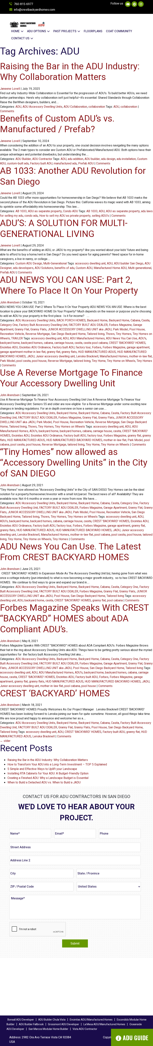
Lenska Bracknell (87, 356)
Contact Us (20, 38)
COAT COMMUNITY (119, 31)
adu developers (23, 268)
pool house (39, 361)
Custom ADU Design (28, 263)
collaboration (96, 107)
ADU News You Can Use (121, 338)
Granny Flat (22, 329)
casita (78, 343)
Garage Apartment (115, 507)
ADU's (142, 338)
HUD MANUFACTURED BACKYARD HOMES (74, 440)
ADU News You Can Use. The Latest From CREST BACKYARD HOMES (70, 552)
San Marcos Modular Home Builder (48, 1029)
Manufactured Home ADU (110, 268)
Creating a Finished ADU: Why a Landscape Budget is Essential (47, 778)
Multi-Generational (55, 263)
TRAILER (17, 338)
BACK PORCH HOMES (71, 320)
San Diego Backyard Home (68, 334)
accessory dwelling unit (90, 263)
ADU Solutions (44, 268)
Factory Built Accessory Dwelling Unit (43, 325)
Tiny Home (99, 361)
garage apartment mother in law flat (23, 352)
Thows (110, 334)
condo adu (31, 216)
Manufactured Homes (114, 356)
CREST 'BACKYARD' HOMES (127, 343)
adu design (108, 159)
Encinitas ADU (9, 347)
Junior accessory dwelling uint (55, 356)
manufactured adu (65, 163)
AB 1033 (21, 211)
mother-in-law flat (140, 356)
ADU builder (92, 159)
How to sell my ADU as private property (64, 216)
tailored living (82, 361)
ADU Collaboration (75, 107)
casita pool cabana (96, 343)
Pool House (137, 329)
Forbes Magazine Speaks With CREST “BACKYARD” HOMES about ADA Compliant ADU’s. (74, 618)
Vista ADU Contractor (85, 1029)
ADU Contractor (42, 159)
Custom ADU (84, 268)
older (5, 741)
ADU (18, 107)
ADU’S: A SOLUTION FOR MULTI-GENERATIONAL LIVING (63, 229)
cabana (48, 343)
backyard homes (32, 343)
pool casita (23, 361)
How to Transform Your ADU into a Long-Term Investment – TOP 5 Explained (57, 764)
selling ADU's (100, 216)
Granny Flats (38, 329)
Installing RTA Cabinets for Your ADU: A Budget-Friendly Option (47, 773)
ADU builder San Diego (128, 263)
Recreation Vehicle (12, 334)
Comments (7, 111)
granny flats (69, 352)
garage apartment (138, 347)
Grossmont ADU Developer (63, 1024)
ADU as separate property (45, 211)
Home (15, 31)
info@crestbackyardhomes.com (34, 9)
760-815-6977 (23, 4)
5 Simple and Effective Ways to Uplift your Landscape (42, 769)
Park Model (120, 329)
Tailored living (95, 334)
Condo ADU (70, 211)
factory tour (83, 347)
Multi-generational (139, 268)
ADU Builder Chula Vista (51, 1020)
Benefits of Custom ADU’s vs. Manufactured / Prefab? (57, 124)
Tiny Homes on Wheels (70, 426)
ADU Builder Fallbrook (31, 1024)
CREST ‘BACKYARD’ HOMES (55, 693)
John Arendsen (10, 302)
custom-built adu (18, 163)
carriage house (63, 343)
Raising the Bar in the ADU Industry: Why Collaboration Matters (70, 72)
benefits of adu (64, 268)
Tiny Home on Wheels (121, 361)
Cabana (135, 320)
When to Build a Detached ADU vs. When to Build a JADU (44, 782)
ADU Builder (23, 159)
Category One (9, 325)
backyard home (10, 343)
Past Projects (65, 31)
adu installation (126, 159)
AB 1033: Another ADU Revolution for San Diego (73, 176)
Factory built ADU (41, 163)
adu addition (75, 159)
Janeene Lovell (10, 89)
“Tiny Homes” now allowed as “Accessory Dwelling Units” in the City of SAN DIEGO (73, 463)
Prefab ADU (86, 163)
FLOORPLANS (93, 31)
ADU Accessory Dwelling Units (42, 107)
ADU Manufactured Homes (87, 338)
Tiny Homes (123, 334)
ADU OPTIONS (37, 31)
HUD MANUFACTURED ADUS (97, 352)
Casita (145, 320)
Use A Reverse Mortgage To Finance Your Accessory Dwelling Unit (71, 378)
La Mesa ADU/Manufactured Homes (104, 1024)
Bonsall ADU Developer (20, 1020)
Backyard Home (97, 320)
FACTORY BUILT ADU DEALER (88, 325)
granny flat (53, 352)
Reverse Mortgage (37, 334)
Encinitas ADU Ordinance (35, 347)
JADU (31, 356)
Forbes (96, 347)
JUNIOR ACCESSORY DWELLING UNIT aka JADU (80, 329)
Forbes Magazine (120, 325)
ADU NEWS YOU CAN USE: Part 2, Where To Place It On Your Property (69, 285)
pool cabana (102, 534)
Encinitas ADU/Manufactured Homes (91, 1020)
